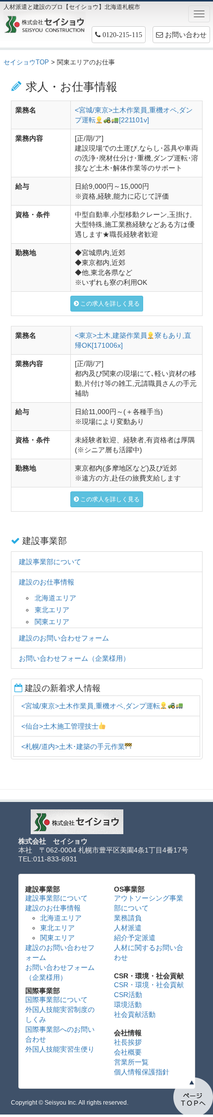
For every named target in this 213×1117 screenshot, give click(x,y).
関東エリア (52, 622)
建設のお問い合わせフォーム (64, 638)
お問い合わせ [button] (185, 35)
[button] (119, 34)
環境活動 (128, 1005)
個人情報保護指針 (141, 1072)
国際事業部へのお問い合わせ (60, 1034)
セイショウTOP (26, 62)
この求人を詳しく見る (109, 303)
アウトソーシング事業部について (148, 903)
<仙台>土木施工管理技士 (60, 726)
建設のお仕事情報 (46, 582)
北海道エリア (55, 598)
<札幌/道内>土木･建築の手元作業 (73, 746)
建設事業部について (50, 562)
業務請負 (128, 918)
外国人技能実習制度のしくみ (60, 1014)
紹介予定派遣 (135, 938)
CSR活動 (128, 995)
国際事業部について (56, 1000)
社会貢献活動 (135, 1014)
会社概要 (128, 1052)
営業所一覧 (131, 1062)
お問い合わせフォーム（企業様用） (74, 658)
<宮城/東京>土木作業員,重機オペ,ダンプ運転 (90, 706)
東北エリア (52, 610)
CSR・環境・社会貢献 (149, 985)
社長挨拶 (128, 1042)
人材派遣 (128, 928)
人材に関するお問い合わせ (148, 952)
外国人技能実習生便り (60, 1049)
